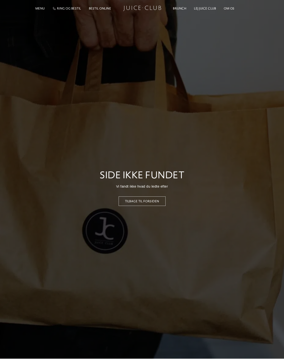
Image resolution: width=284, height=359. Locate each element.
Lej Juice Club (205, 8)
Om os (229, 8)
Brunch (179, 8)
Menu (40, 8)
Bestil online (100, 8)
